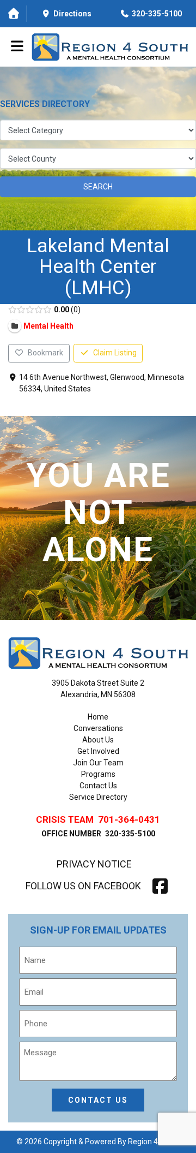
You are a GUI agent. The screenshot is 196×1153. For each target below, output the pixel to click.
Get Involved (98, 751)
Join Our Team (98, 762)
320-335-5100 (130, 833)
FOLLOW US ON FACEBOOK (83, 886)
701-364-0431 (129, 819)
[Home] (13, 13)
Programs (98, 774)
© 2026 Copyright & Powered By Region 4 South (98, 1141)
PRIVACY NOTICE (94, 864)
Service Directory (98, 797)
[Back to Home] (110, 47)
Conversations (98, 728)
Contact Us (98, 785)
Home (98, 716)
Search (98, 186)
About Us (98, 739)
